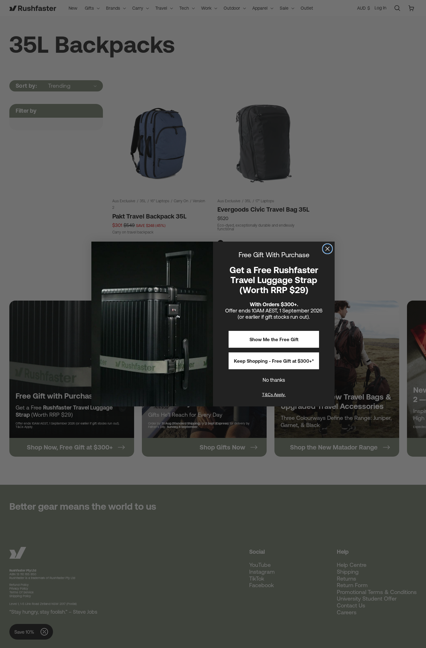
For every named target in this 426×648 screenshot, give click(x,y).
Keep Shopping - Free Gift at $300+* (274, 361)
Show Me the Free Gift (273, 339)
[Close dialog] (327, 248)
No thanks (274, 380)
